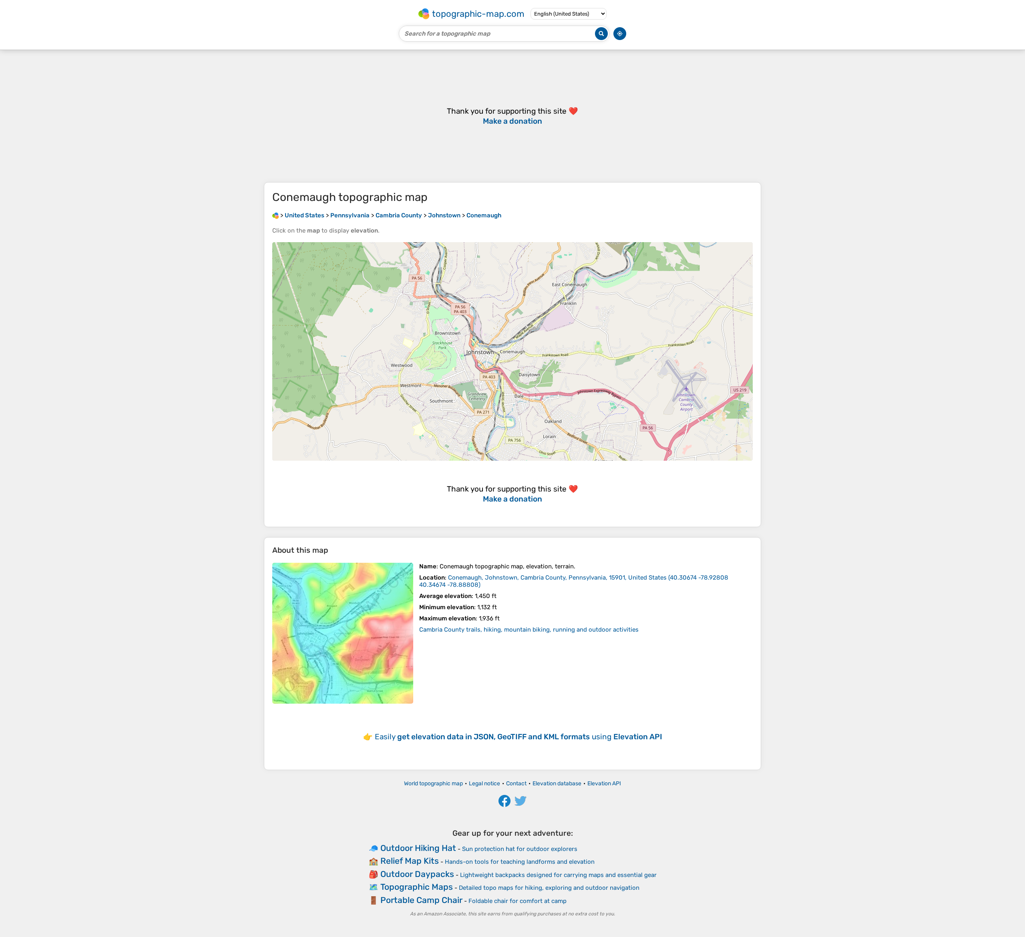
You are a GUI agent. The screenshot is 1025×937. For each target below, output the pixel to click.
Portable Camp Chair (421, 900)
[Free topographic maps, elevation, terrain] (275, 215)
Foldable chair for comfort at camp (517, 901)
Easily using (518, 736)
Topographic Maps (416, 887)
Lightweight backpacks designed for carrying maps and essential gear (558, 875)
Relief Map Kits (409, 861)
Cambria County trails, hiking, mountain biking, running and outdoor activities (529, 629)
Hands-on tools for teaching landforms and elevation (520, 861)
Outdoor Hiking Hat (418, 848)
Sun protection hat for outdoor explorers (519, 849)
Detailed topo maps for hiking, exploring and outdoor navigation (549, 887)
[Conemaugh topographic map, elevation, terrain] (342, 633)
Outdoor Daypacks (417, 874)
